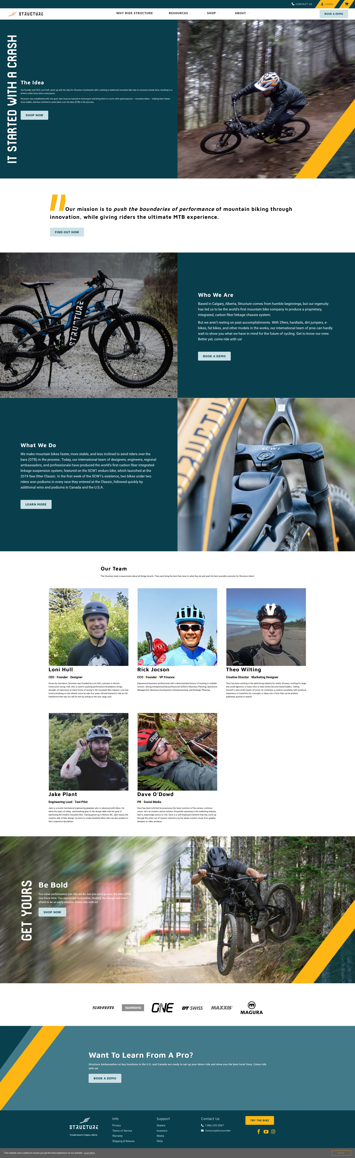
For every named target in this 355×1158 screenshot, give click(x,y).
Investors (162, 1130)
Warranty (117, 1135)
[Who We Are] (89, 325)
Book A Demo (333, 13)
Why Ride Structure (134, 13)
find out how (67, 232)
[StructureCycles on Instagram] (273, 1132)
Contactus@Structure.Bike (217, 1130)
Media (160, 1135)
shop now (34, 115)
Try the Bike (259, 1120)
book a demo (214, 356)
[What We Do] (266, 474)
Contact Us (304, 4)
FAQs (160, 1141)
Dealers (161, 1125)
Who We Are (216, 294)
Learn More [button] (89, 1153)
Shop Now (52, 912)
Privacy (116, 1125)
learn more (36, 504)
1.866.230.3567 (214, 1125)
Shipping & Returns (123, 1141)
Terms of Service (122, 1130)
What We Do (38, 445)
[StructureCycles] (25, 13)
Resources (179, 13)
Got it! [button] (341, 1153)
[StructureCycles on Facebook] (259, 1132)
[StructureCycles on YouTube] (266, 1132)
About (241, 13)
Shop (212, 13)
